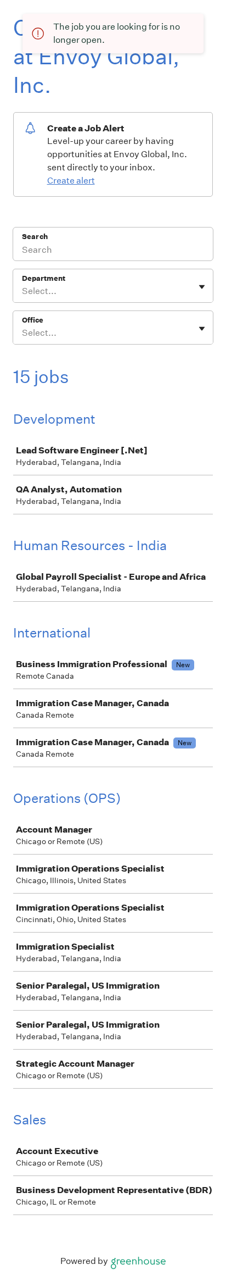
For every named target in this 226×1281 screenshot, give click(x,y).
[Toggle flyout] (201, 286)
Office (32, 320)
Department (43, 278)
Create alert (71, 180)
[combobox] (23, 291)
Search (35, 236)
